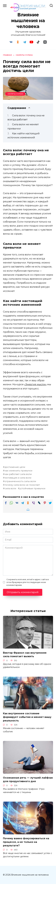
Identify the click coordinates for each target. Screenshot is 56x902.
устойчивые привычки (32, 488)
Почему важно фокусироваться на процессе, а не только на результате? (26, 842)
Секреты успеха (15, 94)
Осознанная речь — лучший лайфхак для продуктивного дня (28, 779)
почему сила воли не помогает (22, 485)
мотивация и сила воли (18, 477)
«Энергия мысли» (35, 384)
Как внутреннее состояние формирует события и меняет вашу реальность (27, 717)
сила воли (10, 488)
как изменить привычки (18, 470)
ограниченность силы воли (20, 481)
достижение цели (15, 467)
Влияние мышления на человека (28, 20)
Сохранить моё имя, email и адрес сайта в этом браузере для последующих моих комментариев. (27, 582)
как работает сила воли (18, 474)
